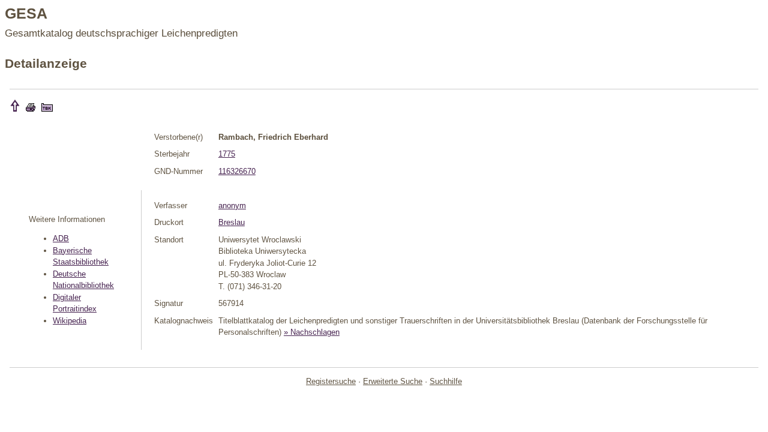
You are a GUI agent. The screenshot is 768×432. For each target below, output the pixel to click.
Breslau (231, 222)
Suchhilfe (446, 381)
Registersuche (331, 381)
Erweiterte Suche (392, 381)
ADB (61, 238)
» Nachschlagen (312, 332)
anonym (232, 205)
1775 (226, 153)
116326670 (237, 171)
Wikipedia (69, 320)
